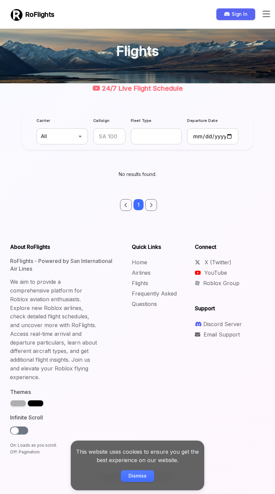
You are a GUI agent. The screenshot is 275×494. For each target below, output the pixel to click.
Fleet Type (141, 120)
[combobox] (62, 136)
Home (139, 262)
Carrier (43, 120)
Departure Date (202, 120)
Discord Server (222, 324)
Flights (140, 283)
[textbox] (62, 136)
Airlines (141, 272)
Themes (20, 392)
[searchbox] (137, 136)
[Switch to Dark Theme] (35, 403)
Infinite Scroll (26, 417)
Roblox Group (220, 283)
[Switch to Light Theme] (18, 403)
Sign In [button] (240, 14)
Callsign (101, 120)
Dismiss (137, 476)
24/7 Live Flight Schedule (141, 88)
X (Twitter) (217, 262)
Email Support (221, 334)
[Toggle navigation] (266, 14)
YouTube (215, 272)
